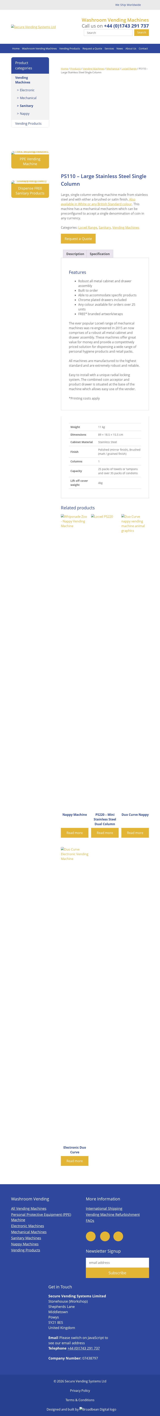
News (119, 48)
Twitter (105, 1236)
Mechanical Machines (29, 1232)
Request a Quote (92, 48)
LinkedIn (118, 1236)
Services (109, 48)
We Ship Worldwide (128, 5)
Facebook (91, 1236)
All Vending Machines (28, 1208)
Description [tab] (75, 254)
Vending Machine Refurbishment (113, 1214)
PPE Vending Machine (30, 161)
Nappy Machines (25, 1244)
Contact (143, 48)
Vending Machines (93, 68)
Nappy (24, 113)
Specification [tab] (100, 254)
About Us (130, 48)
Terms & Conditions (80, 1400)
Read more (75, 833)
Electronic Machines (27, 1225)
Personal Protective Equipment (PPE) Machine (41, 1217)
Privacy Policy (80, 1390)
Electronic (27, 90)
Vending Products (69, 48)
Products (75, 68)
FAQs (90, 1220)
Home (16, 48)
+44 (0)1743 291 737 (126, 25)
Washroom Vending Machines (39, 48)
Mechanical (112, 68)
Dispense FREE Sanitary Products (30, 190)
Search (141, 32)
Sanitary (105, 227)
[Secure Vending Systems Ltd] (33, 26)
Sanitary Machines (26, 1238)
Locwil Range (129, 68)
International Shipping (104, 1208)
